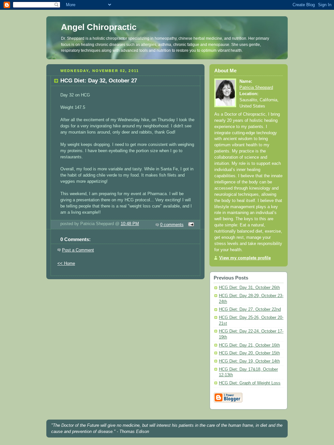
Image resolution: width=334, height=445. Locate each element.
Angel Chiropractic (98, 27)
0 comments (172, 225)
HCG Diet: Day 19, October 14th (249, 361)
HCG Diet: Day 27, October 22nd (250, 309)
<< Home (66, 263)
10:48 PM (130, 224)
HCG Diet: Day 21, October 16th (249, 345)
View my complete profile (245, 258)
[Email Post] (190, 225)
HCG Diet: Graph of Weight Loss (250, 383)
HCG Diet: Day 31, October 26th (249, 287)
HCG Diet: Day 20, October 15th (249, 353)
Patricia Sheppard (256, 87)
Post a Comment (78, 250)
